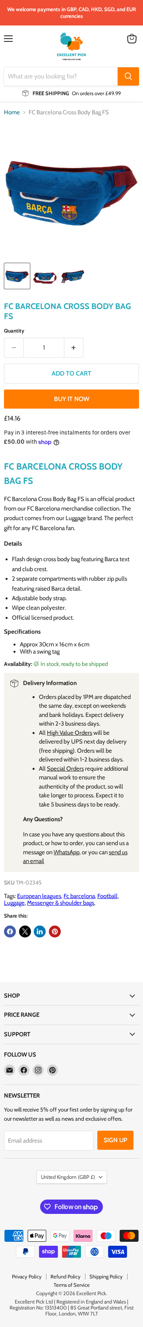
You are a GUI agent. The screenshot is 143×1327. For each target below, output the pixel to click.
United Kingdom (68, 1177)
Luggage (14, 902)
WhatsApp (66, 852)
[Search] (128, 76)
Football (107, 896)
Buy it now (71, 399)
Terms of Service (72, 1285)
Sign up (115, 1140)
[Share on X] (25, 932)
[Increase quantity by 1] (74, 348)
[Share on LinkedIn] (40, 932)
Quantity (14, 331)
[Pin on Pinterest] (55, 932)
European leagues (39, 896)
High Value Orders (69, 732)
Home (12, 112)
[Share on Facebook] (10, 932)
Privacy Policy (27, 1276)
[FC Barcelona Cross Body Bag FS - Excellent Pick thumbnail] (17, 276)
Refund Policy (65, 1276)
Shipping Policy (106, 1276)
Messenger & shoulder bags (60, 902)
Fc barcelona (79, 896)
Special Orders (65, 768)
